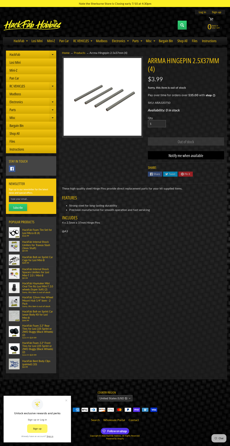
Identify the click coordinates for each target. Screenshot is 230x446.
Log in (202, 12)
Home (66, 52)
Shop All (182, 40)
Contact (134, 420)
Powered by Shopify (115, 438)
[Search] (182, 25)
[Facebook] (12, 168)
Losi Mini (37, 40)
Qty (150, 118)
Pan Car (64, 40)
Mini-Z (51, 40)
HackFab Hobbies (113, 436)
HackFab (21, 41)
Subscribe (18, 208)
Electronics (121, 41)
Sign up (216, 12)
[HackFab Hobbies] (32, 25)
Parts (137, 41)
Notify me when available (186, 155)
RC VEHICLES (83, 41)
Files (194, 40)
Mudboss (101, 40)
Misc (151, 41)
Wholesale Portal (114, 420)
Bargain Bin (166, 40)
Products (79, 52)
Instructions (209, 40)
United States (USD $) (113, 398)
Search (95, 420)
